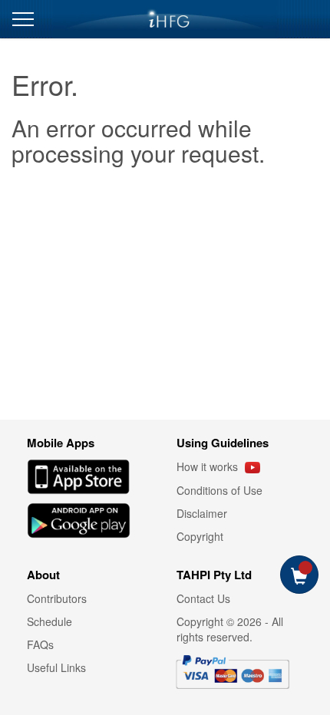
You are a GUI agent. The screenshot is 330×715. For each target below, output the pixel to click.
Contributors (57, 598)
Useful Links (56, 667)
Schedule (49, 621)
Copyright (200, 536)
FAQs (40, 644)
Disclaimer (202, 513)
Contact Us (203, 598)
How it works (209, 466)
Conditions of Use (219, 490)
